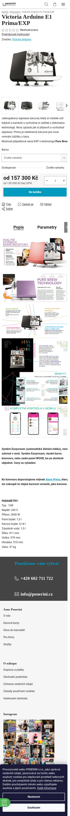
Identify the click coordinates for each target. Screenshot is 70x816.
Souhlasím (33, 807)
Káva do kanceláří (14, 630)
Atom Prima (53, 479)
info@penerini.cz (37, 594)
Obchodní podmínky (15, 676)
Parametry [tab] (47, 227)
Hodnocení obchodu (15, 698)
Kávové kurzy (11, 623)
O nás (6, 615)
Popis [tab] (18, 227)
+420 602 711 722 (37, 578)
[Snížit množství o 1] (46, 180)
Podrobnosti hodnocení (16, 34)
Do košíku (35, 192)
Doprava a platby (13, 669)
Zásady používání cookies (19, 691)
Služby (7, 644)
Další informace (46, 788)
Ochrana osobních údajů (18, 684)
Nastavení (34, 796)
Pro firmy (8, 637)
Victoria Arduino (21, 39)
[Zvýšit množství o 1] (63, 180)
